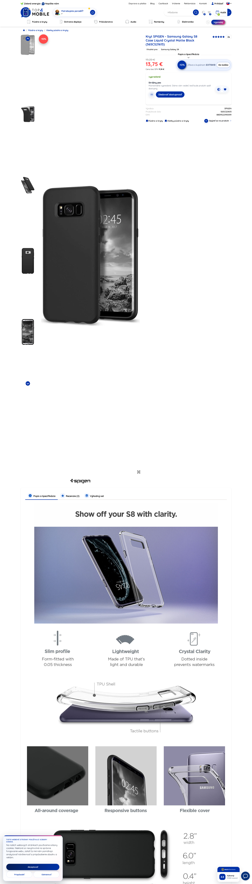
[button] (28, 69)
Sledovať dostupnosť (170, 94)
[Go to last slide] (28, 39)
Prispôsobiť (19, 874)
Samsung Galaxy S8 (170, 49)
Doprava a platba (137, 3)
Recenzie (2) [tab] (72, 496)
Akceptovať (33, 867)
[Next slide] (28, 383)
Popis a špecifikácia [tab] (44, 496)
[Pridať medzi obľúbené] (225, 89)
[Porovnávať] (219, 89)
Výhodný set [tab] (96, 496)
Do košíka (223, 64)
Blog (152, 3)
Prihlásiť (218, 3)
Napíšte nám (52, 3)
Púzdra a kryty (35, 30)
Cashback (163, 3)
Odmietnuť (46, 874)
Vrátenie (176, 3)
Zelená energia (32, 3)
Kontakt (203, 3)
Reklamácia (189, 3)
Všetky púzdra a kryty (57, 30)
